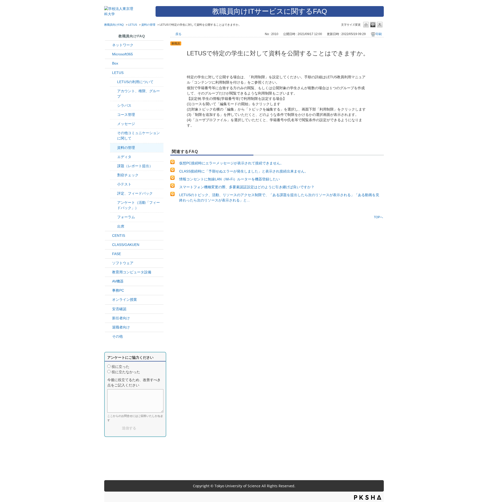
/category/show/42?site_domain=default (108, 72)
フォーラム (126, 217)
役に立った (120, 367)
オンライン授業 (124, 299)
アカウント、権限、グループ (138, 93)
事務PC (118, 290)
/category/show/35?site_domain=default (108, 290)
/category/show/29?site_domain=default (108, 54)
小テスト (124, 184)
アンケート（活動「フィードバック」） (138, 205)
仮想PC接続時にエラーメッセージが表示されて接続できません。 (231, 163)
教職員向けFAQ (114, 24)
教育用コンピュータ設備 (131, 272)
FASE (116, 254)
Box (115, 63)
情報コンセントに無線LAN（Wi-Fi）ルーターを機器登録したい (229, 179)
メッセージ (126, 124)
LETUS (132, 24)
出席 (120, 226)
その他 (117, 336)
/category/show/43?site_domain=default (108, 63)
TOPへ (378, 217)
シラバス (124, 105)
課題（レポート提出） (135, 166)
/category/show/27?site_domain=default (108, 254)
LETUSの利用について (135, 82)
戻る (178, 34)
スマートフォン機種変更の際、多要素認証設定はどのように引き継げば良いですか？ (246, 187)
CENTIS (118, 235)
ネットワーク (122, 45)
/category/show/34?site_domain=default (108, 45)
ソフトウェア (122, 263)
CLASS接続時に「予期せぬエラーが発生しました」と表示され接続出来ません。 (243, 171)
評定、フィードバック (135, 193)
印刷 (379, 34)
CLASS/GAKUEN (125, 245)
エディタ (124, 157)
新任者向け (121, 318)
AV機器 (118, 281)
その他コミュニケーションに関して (138, 135)
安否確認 (119, 309)
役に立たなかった (126, 372)
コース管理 (126, 115)
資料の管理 (148, 24)
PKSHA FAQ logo (367, 497)
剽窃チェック (128, 175)
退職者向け (121, 327)
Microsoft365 (122, 54)
